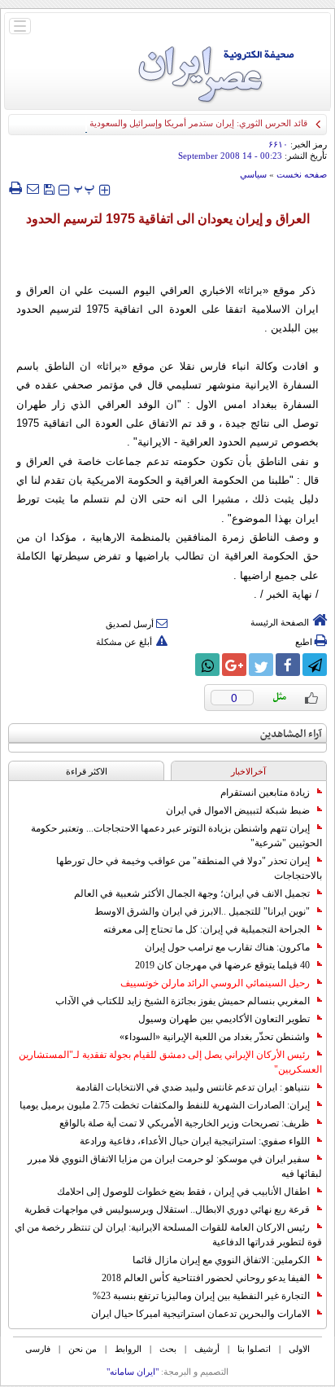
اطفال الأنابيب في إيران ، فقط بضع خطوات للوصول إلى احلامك (183, 1191)
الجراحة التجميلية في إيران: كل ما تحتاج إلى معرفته (206, 929)
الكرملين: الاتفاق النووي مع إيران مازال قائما (221, 1260)
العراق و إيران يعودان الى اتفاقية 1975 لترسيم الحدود (168, 219)
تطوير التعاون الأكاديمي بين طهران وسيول (224, 1019)
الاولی (299, 1349)
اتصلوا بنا (254, 1349)
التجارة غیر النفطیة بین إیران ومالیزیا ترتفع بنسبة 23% (201, 1295)
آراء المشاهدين (291, 734)
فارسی (37, 1349)
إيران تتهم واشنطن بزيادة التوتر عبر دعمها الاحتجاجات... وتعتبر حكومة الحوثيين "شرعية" (176, 836)
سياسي (253, 174)
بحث (167, 1349)
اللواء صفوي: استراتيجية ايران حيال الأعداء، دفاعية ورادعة (195, 1141)
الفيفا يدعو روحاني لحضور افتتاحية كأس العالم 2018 (206, 1278)
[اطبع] (15, 188)
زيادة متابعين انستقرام (265, 792)
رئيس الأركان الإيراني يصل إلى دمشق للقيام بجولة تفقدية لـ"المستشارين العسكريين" (170, 1062)
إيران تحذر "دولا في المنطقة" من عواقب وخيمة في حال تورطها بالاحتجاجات (189, 868)
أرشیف (207, 1349)
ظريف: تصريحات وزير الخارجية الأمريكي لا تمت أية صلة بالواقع (184, 1123)
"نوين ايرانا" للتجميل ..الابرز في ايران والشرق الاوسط (202, 911)
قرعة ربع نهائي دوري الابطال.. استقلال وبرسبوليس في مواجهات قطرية (167, 1209)
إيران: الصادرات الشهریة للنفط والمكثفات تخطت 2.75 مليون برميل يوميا (165, 1105)
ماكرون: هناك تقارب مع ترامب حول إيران (227, 947)
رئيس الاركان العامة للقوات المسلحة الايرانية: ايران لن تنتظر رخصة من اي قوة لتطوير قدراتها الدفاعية (168, 1235)
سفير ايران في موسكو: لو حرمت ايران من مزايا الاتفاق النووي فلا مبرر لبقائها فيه (175, 1166)
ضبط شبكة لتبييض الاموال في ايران (238, 810)
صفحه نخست (301, 174)
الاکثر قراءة (86, 771)
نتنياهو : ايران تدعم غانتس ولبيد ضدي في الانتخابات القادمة (193, 1087)
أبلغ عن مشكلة (124, 642)
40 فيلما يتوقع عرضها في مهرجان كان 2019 (222, 965)
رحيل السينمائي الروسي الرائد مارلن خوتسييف (215, 983)
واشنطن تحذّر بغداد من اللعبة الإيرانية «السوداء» (215, 1036)
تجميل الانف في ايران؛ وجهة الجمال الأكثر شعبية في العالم (192, 893)
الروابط (128, 1349)
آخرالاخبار (248, 771)
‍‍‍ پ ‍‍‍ (84, 187)
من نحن (82, 1349)
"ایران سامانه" (133, 1371)
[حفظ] (48, 188)
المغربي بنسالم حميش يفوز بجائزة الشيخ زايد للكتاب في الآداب (182, 1001)
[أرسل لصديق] (32, 188)
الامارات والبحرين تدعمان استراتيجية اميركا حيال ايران (200, 1313)
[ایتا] (180, 664)
